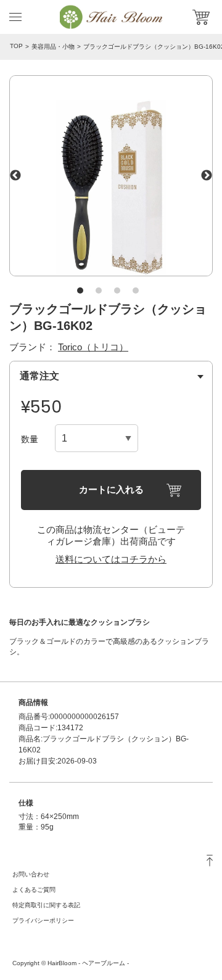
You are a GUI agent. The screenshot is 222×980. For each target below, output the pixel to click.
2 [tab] (99, 290)
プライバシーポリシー (43, 920)
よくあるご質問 (34, 889)
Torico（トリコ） (93, 347)
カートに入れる (111, 489)
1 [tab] (80, 290)
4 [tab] (136, 290)
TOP (16, 46)
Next (206, 176)
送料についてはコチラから (111, 559)
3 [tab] (117, 290)
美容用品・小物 (53, 46)
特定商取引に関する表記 (46, 905)
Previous (15, 176)
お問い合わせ (30, 874)
